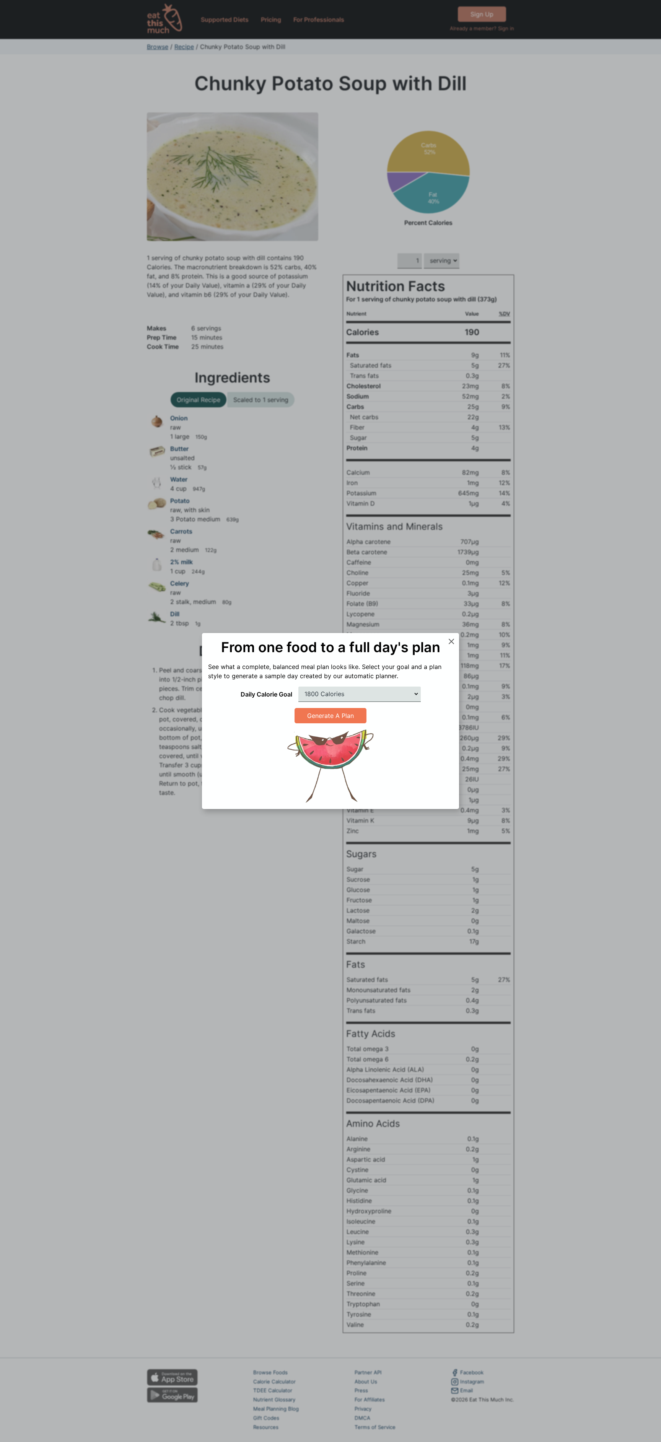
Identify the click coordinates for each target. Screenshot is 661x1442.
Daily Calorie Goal (266, 694)
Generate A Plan (330, 715)
